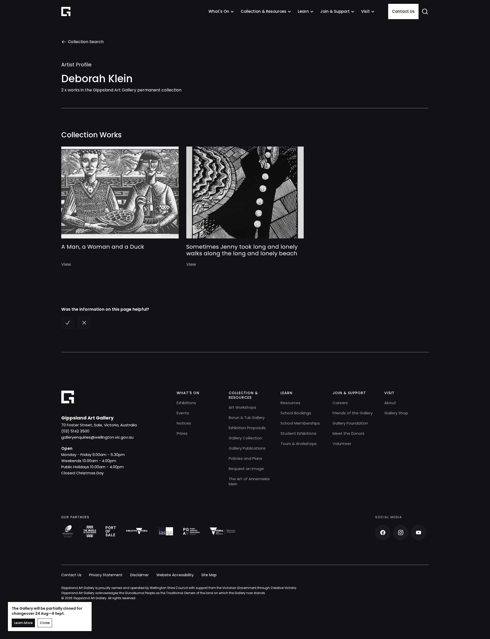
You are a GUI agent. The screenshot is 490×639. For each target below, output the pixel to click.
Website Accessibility (175, 574)
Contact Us (403, 11)
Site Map (209, 574)
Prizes (182, 433)
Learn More (23, 622)
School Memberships (300, 423)
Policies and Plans (245, 458)
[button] (221, 11)
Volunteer (342, 443)
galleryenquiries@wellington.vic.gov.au (97, 437)
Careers (340, 402)
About (390, 402)
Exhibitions (186, 402)
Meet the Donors (348, 433)
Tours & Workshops (298, 443)
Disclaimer (139, 574)
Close (45, 622)
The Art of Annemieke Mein (249, 481)
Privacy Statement (105, 574)
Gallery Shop (396, 413)
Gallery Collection (245, 438)
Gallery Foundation (350, 423)
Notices (184, 423)
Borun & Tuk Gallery (247, 417)
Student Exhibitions (298, 433)
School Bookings (295, 413)
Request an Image (246, 468)
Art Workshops (242, 407)
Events (183, 413)
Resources (290, 402)
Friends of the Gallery (353, 413)
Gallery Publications (247, 448)
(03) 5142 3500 (75, 431)
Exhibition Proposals (247, 427)
